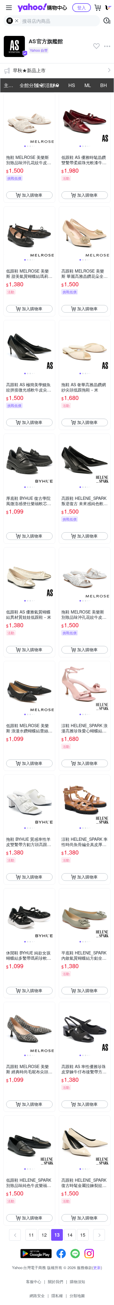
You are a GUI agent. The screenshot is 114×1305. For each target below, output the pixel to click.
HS (71, 85)
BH (103, 85)
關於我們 (55, 1281)
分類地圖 (77, 1295)
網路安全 (37, 1295)
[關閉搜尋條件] (16, 20)
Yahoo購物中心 (42, 8)
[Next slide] (51, 118)
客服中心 (33, 1281)
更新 (97, 1267)
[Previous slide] (7, 118)
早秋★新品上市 (29, 70)
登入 (81, 7)
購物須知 (77, 1281)
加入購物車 (32, 195)
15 (82, 1234)
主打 (8, 85)
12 (44, 1234)
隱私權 (57, 1295)
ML (87, 85)
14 (69, 1234)
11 (31, 1234)
